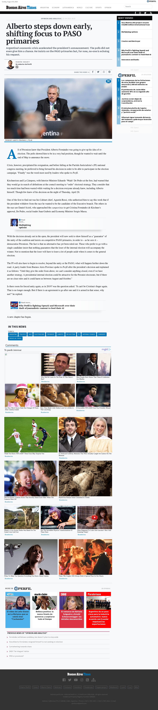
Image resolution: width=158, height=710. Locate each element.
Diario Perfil (25, 687)
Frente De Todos (15, 338)
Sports (99, 7)
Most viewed (125, 18)
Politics (23, 334)
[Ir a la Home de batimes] (79, 674)
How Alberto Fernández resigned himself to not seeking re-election (36, 642)
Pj (79, 334)
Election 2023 (39, 334)
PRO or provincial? (16, 656)
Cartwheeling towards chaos (20, 646)
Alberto (60, 334)
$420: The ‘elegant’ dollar (19, 651)
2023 (30, 334)
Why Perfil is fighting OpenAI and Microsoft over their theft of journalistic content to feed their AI (47, 306)
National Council (89, 334)
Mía (136, 687)
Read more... (22, 221)
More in (9, 588)
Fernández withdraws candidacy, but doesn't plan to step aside (33, 637)
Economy (55, 7)
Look (123, 687)
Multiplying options (25, 226)
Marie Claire (46, 687)
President (50, 334)
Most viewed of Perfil (134, 76)
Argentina (44, 7)
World (79, 7)
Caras (35, 687)
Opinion (108, 7)
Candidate (101, 334)
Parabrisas (88, 687)
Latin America (68, 7)
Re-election (71, 334)
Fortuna (67, 687)
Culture (89, 7)
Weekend (113, 687)
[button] (108, 81)
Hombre (77, 687)
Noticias (57, 687)
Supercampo (101, 687)
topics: (11, 331)
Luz (130, 687)
